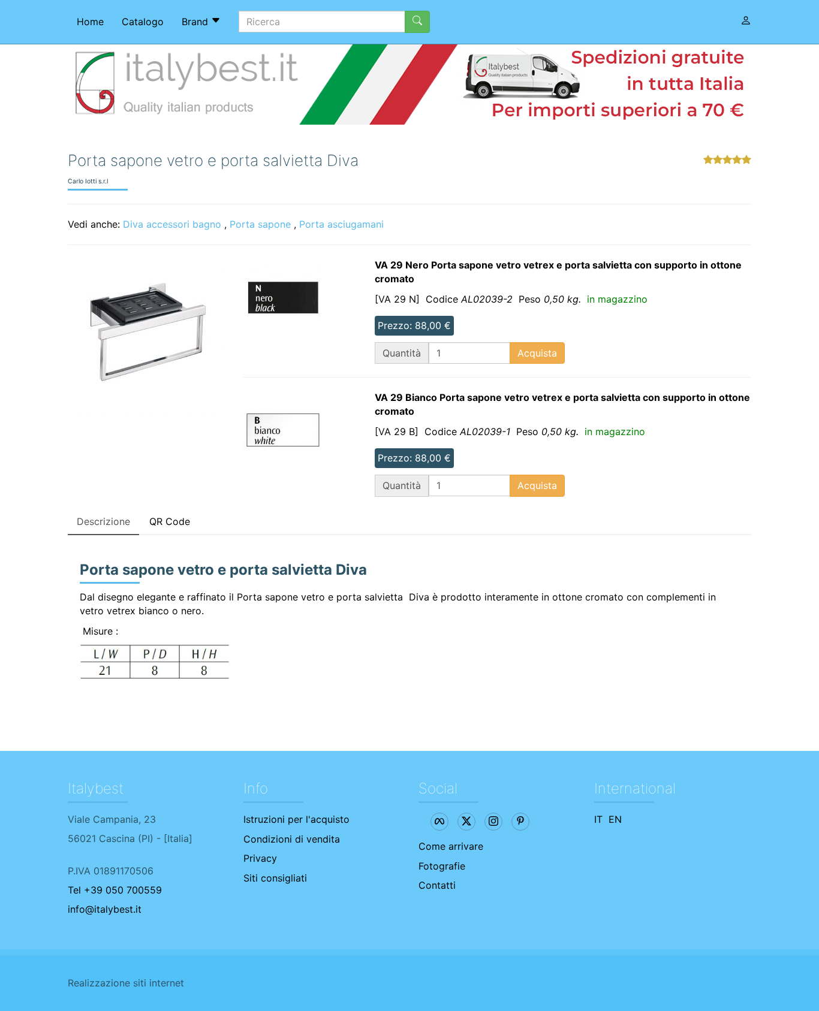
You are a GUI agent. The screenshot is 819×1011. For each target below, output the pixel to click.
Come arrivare (450, 846)
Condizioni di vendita (291, 839)
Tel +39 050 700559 (115, 890)
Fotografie (441, 866)
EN (615, 819)
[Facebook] (439, 822)
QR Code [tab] (169, 521)
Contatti (437, 885)
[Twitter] (466, 822)
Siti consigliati (275, 878)
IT (598, 819)
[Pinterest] (520, 822)
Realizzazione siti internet (126, 983)
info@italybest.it (104, 909)
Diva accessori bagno (172, 224)
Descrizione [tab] (103, 521)
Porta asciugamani (341, 224)
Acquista (537, 353)
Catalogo (143, 22)
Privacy (260, 858)
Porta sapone (260, 224)
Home (90, 22)
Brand (196, 22)
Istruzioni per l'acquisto (296, 819)
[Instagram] (493, 822)
